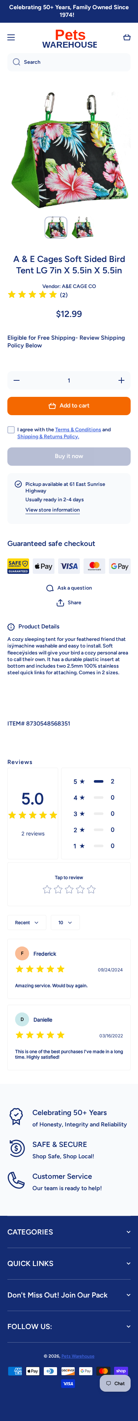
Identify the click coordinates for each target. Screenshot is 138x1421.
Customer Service (62, 1176)
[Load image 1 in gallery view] (56, 227)
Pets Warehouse (78, 1356)
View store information (52, 510)
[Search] (13, 62)
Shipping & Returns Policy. (48, 436)
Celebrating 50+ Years (69, 1112)
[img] (32, 295)
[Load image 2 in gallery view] (82, 228)
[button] (127, 37)
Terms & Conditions (78, 430)
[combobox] (69, 62)
